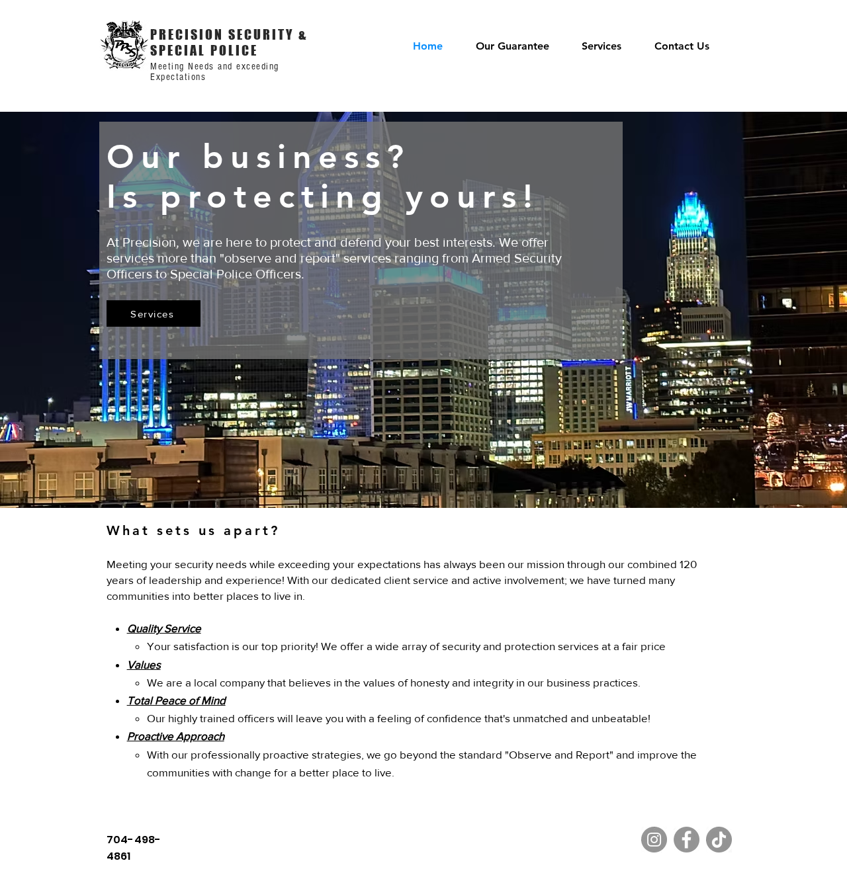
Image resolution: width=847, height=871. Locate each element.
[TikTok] (719, 839)
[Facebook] (686, 839)
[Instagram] (654, 839)
